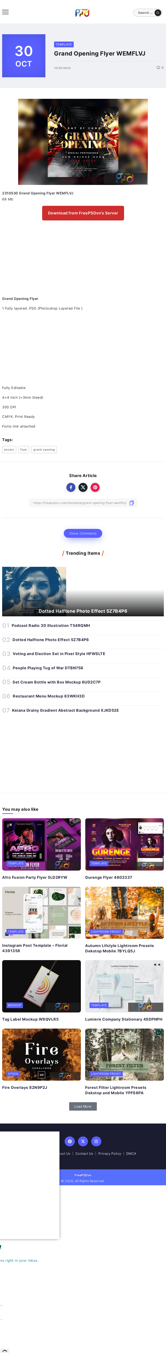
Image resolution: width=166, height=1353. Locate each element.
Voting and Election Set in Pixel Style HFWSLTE (59, 653)
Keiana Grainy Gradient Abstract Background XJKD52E (65, 710)
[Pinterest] (70, 1141)
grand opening (44, 449)
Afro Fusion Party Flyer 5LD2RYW (34, 877)
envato (9, 449)
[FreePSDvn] (82, 12)
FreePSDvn (83, 1175)
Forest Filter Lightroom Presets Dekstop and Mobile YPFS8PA (116, 1090)
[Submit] (158, 12)
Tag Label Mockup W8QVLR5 (30, 1019)
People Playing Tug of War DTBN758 (48, 668)
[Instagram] (96, 1141)
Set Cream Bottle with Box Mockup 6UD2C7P (57, 682)
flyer (23, 449)
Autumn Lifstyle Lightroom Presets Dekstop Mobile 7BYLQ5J (119, 948)
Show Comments (83, 533)
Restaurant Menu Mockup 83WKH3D (49, 696)
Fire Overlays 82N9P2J (24, 1087)
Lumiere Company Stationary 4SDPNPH (123, 1019)
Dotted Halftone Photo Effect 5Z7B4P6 (83, 611)
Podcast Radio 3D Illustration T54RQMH (51, 625)
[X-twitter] (83, 1141)
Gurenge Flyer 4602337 (108, 877)
